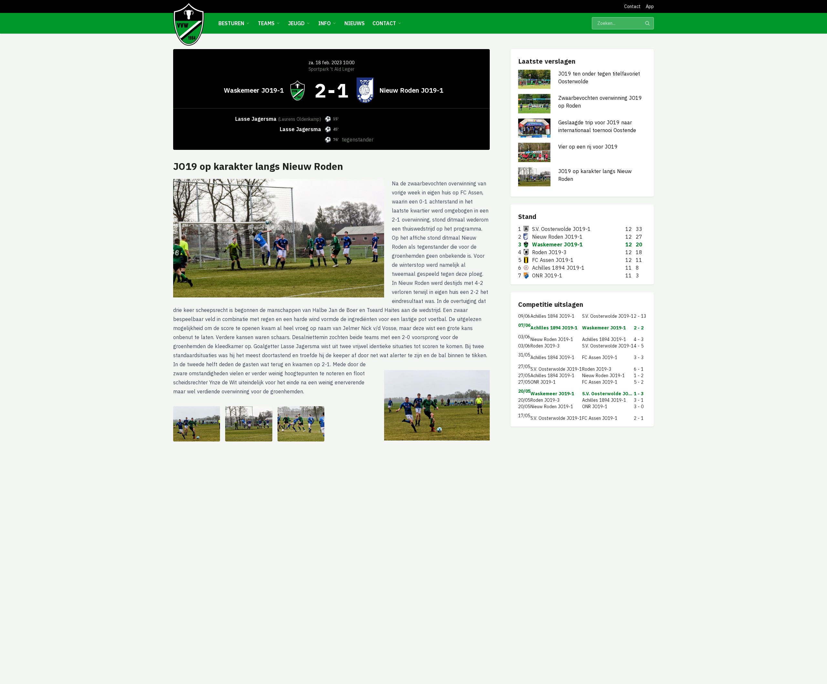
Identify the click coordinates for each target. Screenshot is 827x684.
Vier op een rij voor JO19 (588, 146)
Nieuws (354, 23)
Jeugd (296, 23)
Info (324, 23)
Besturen (231, 23)
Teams (266, 23)
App (650, 6)
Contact (632, 6)
